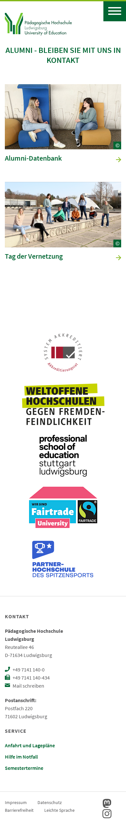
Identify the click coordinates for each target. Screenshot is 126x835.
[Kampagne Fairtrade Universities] (63, 507)
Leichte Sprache (59, 810)
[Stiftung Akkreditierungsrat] (63, 352)
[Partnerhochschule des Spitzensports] (63, 559)
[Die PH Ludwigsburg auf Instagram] (106, 814)
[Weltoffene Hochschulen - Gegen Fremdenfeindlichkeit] (63, 404)
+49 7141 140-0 (28, 669)
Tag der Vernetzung (34, 256)
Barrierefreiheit (19, 810)
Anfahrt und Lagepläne (30, 745)
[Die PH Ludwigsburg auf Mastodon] (106, 803)
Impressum (16, 802)
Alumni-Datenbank (33, 158)
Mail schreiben (28, 685)
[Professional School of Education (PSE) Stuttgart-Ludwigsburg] (63, 456)
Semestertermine (24, 768)
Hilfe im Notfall (21, 756)
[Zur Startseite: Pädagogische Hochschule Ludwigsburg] (38, 23)
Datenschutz (49, 802)
